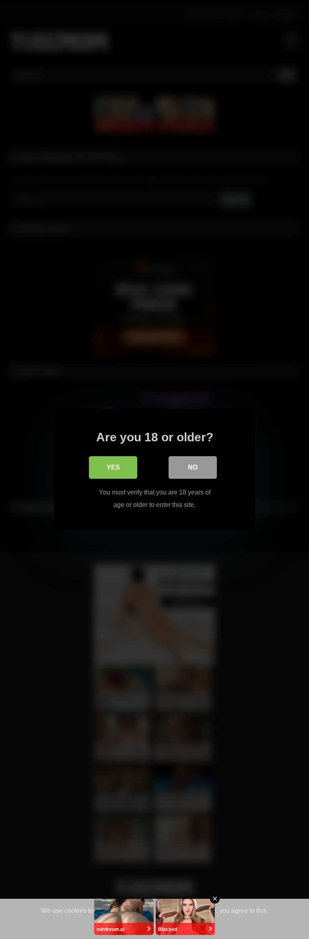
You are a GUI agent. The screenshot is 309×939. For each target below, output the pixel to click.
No (193, 467)
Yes (113, 467)
